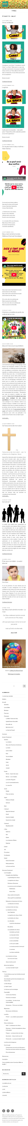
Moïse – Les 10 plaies (11, 776)
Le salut (6, 1020)
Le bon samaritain (13, 940)
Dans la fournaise (10, 860)
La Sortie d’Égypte (10, 779)
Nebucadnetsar (10, 863)
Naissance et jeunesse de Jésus (14, 901)
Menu (14, 10)
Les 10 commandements (12, 782)
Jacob (7, 765)
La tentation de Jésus (13, 918)
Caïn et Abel (9, 750)
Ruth (5, 806)
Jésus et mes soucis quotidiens (12, 346)
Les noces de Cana (12, 958)
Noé (7, 753)
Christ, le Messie (7, 22)
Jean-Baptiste (11, 912)
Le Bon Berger (8, 983)
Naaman (8, 843)
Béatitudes (12, 888)
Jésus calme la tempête (14, 895)
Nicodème (10, 926)
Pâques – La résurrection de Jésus (14, 1033)
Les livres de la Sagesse (10, 1042)
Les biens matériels (14, 952)
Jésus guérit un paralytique (14, 898)
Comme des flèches (11, 994)
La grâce (5, 87)
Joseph (7, 768)
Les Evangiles (7, 872)
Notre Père (12, 891)
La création (8, 742)
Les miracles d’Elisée (11, 840)
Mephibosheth (9, 826)
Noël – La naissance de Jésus (13, 1025)
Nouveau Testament (7, 870)
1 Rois (5, 829)
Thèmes (4, 971)
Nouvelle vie (9, 724)
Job (5, 849)
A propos (4, 734)
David (7, 814)
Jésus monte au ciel (11, 962)
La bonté (4, 1095)
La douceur (5, 1086)
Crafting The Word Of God (16, 670)
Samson (8, 802)
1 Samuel (6, 809)
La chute (8, 747)
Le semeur (12, 949)
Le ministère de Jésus (11, 910)
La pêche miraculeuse (14, 923)
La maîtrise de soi (6, 1083)
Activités (6, 704)
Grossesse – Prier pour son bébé (14, 1005)
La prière (6, 1014)
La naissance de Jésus (13, 903)
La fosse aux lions (10, 866)
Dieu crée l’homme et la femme (14, 745)
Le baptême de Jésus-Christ (15, 915)
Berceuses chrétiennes (12, 1011)
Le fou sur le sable (14, 943)
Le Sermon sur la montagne (11, 989)
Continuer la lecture (7, 81)
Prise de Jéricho (10, 794)
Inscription (5, 1059)
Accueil (4, 702)
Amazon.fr (15, 1122)
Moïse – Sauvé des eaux (12, 774)
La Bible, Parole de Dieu (12, 718)
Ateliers (4, 699)
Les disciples (11, 921)
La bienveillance (6, 1092)
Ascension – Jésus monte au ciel (14, 1036)
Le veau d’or (9, 785)
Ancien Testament (6, 737)
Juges (5, 797)
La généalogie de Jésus (14, 877)
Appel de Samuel (10, 811)
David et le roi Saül (10, 820)
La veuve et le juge (14, 938)
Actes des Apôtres (9, 965)
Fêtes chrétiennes (8, 1023)
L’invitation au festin (14, 932)
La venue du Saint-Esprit (12, 967)
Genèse (6, 739)
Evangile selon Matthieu (12, 875)
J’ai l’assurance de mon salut (12, 426)
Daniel (5, 858)
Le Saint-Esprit (8, 986)
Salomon (8, 831)
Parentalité (7, 992)
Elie (7, 834)
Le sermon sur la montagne (14, 886)
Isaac (7, 762)
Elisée (7, 837)
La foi (3, 1089)
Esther (5, 846)
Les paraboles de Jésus (14, 929)
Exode (5, 771)
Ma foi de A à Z (9, 727)
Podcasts (6, 716)
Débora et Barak (10, 800)
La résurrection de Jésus (12, 907)
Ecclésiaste (7, 855)
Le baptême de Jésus (13, 880)
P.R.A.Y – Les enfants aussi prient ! (14, 1017)
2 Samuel (6, 823)
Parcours (6, 713)
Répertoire (7, 1008)
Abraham (8, 759)
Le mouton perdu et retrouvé (16, 946)
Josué (5, 788)
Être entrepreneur (10, 1052)
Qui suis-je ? (6, 502)
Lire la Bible (7, 707)
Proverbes (6, 852)
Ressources (5, 1056)
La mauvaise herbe (14, 935)
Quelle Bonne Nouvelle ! (12, 721)
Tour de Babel (9, 756)
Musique (6, 710)
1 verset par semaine (7, 696)
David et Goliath (10, 817)
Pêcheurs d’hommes (13, 883)
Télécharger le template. (14, 674)
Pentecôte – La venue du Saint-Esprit (15, 1039)
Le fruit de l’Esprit (10, 730)
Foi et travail (7, 1045)
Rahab (7, 791)
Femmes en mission (11, 997)
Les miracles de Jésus (11, 956)
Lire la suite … (5, 418)
